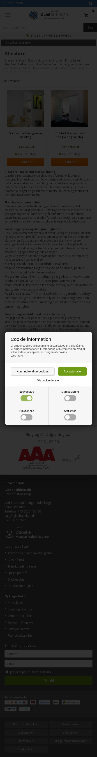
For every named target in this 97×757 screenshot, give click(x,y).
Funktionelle (26, 411)
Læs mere (17, 355)
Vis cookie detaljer (48, 380)
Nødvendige (26, 391)
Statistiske (70, 411)
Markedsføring (70, 391)
